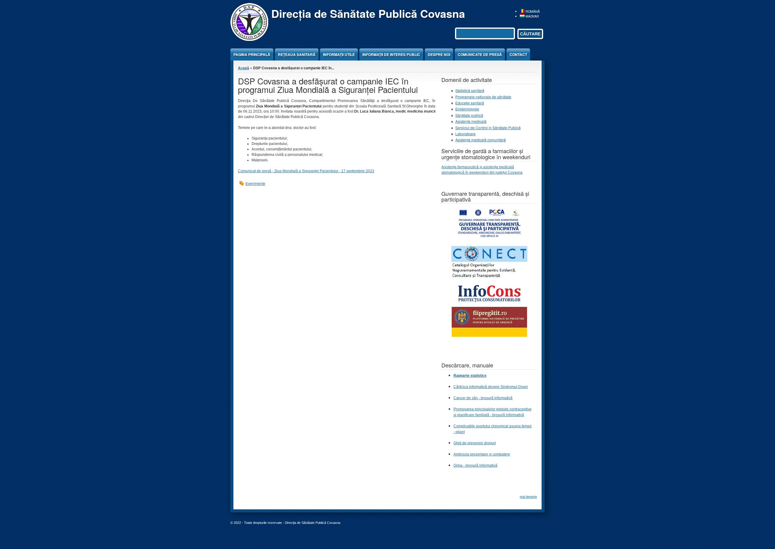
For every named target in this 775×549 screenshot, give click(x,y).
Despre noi (439, 54)
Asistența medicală (470, 121)
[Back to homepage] (249, 39)
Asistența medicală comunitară (480, 139)
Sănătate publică (469, 115)
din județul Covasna (506, 172)
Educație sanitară (469, 102)
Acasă (243, 68)
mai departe (528, 496)
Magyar (532, 16)
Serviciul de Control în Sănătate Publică (488, 127)
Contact (518, 54)
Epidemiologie (467, 108)
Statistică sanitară (469, 90)
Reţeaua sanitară (296, 54)
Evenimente (255, 183)
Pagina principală (251, 54)
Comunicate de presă (480, 54)
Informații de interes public (391, 54)
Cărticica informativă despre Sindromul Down (490, 387)
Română (532, 11)
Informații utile (339, 54)
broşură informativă (508, 415)
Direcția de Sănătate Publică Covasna (368, 13)
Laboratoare (465, 133)
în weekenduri (477, 172)
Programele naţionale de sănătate (483, 96)
